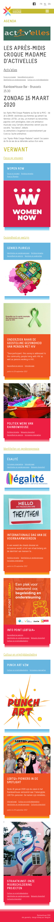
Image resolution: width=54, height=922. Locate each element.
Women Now (15, 168)
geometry (28, 917)
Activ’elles (10, 70)
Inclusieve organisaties (33, 435)
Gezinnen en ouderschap (33, 256)
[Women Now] (27, 203)
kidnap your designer (43, 917)
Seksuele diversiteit (28, 432)
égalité (12, 459)
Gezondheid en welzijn (26, 77)
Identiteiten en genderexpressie (15, 80)
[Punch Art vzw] (27, 701)
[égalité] (27, 479)
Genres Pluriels (18, 248)
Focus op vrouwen (10, 77)
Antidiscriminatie (27, 174)
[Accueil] (12, 11)
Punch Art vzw (18, 665)
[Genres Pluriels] (27, 278)
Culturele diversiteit (38, 804)
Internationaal (29, 366)
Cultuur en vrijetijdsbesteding (38, 80)
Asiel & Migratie (12, 176)
